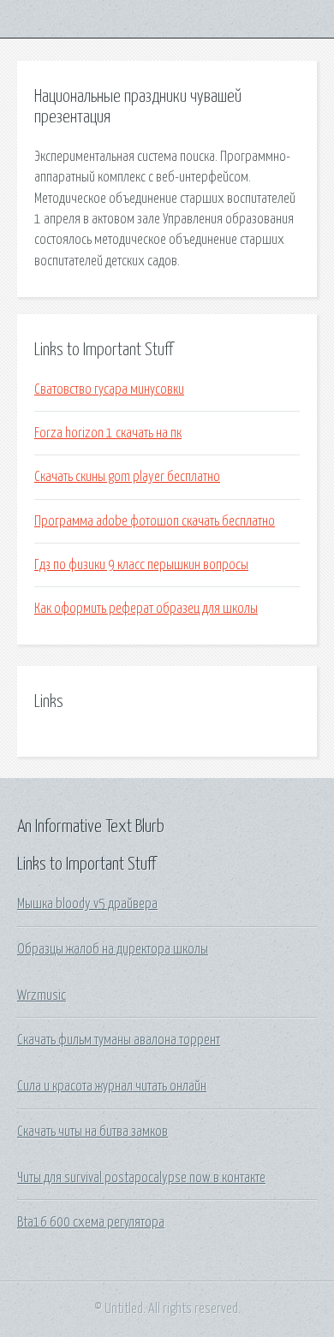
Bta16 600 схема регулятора (90, 1222)
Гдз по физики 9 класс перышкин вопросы (141, 565)
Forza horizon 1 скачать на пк (108, 433)
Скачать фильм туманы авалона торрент (118, 1040)
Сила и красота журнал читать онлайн (111, 1086)
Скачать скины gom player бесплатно (127, 477)
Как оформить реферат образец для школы (146, 608)
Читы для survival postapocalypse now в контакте (141, 1178)
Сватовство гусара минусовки (109, 389)
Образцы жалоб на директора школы (112, 949)
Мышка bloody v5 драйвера (87, 904)
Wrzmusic (41, 995)
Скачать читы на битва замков (92, 1131)
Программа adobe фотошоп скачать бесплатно (154, 521)
